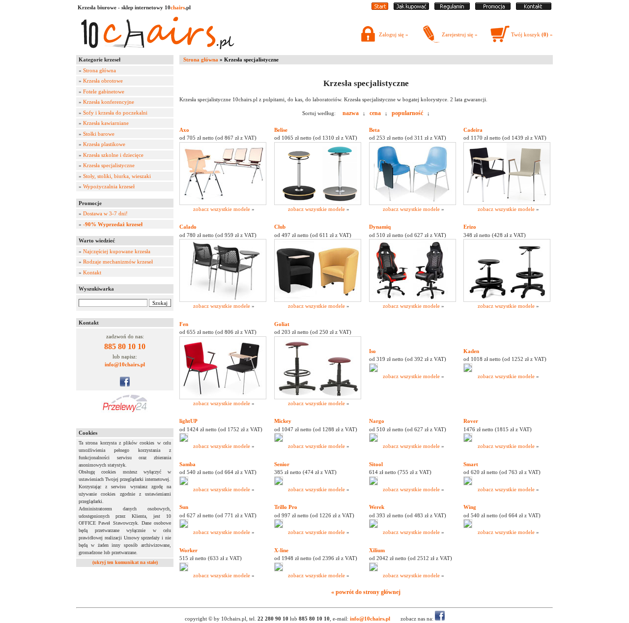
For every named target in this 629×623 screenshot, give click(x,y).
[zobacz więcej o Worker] (183, 569)
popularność (407, 113)
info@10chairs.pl (125, 364)
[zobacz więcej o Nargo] (373, 440)
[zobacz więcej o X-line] (278, 569)
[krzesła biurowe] (157, 52)
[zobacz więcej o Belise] (317, 203)
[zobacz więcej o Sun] (183, 526)
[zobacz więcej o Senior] (278, 483)
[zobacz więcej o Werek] (373, 526)
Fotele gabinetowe (103, 91)
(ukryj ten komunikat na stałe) (125, 562)
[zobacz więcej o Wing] (467, 526)
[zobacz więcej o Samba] (183, 483)
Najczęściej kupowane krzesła (116, 251)
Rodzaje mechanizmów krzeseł (118, 262)
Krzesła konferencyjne (108, 102)
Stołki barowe (98, 134)
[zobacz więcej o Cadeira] (506, 203)
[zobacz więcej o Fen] (222, 397)
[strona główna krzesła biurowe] (380, 8)
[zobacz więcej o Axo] (222, 203)
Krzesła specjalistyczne (109, 165)
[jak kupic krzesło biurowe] (411, 8)
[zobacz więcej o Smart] (467, 483)
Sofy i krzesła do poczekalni (115, 113)
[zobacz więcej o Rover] (467, 440)
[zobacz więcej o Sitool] (373, 483)
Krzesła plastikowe (104, 144)
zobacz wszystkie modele (221, 209)
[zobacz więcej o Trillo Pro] (278, 526)
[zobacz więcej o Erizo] (506, 300)
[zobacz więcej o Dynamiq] (412, 300)
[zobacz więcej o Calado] (222, 300)
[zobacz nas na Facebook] (125, 384)
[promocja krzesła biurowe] (493, 8)
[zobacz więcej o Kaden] (467, 370)
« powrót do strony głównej (365, 592)
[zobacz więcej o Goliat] (317, 397)
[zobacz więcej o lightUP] (183, 440)
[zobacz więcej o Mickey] (278, 440)
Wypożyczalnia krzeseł (109, 186)
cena (375, 113)
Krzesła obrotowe (103, 81)
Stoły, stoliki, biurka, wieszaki (117, 176)
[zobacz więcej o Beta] (412, 203)
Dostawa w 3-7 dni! (105, 213)
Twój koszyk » (532, 34)
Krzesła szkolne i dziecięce (113, 155)
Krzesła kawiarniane (106, 123)
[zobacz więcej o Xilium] (373, 569)
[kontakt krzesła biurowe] (533, 8)
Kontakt (92, 272)
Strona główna (99, 70)
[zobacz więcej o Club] (317, 300)
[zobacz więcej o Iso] (373, 370)
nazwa (351, 113)
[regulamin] (452, 8)
